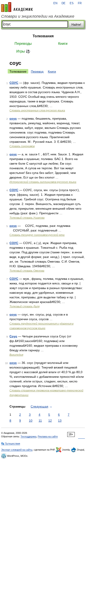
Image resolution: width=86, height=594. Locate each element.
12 (50, 420)
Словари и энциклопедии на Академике (37, 16)
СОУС (13, 83)
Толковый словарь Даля (24, 306)
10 (30, 420)
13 (60, 420)
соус (13, 118)
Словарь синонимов (22, 146)
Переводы (23, 43)
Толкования (43, 36)
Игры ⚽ (23, 51)
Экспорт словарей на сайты (16, 449)
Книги (62, 43)
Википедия (16, 354)
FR (80, 3)
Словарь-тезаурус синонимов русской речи (37, 235)
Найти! (76, 24)
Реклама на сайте (48, 436)
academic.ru (17, 7)
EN (55, 3)
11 (40, 420)
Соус (13, 336)
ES (72, 3)
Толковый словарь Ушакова (27, 217)
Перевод (37, 71)
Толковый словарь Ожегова (26, 270)
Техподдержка (28, 436)
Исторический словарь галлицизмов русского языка (42, 182)
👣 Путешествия (10, 443)
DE (63, 3)
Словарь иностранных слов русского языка (37, 110)
